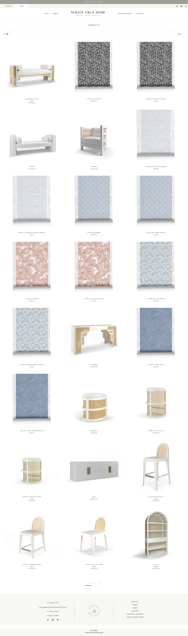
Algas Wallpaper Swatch (156, 99)
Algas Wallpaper (94, 99)
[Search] (186, 6)
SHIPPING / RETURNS (135, 614)
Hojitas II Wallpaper (156, 364)
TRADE (135, 605)
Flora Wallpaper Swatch (94, 298)
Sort (179, 34)
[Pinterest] (58, 620)
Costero (94, 166)
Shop (46, 13)
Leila (156, 564)
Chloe (32, 166)
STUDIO (8, 6)
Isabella (94, 430)
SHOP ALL (135, 601)
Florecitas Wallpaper (156, 298)
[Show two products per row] (4, 34)
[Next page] (100, 583)
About (55, 13)
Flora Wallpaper (32, 298)
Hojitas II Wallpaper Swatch (32, 430)
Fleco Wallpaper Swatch (156, 232)
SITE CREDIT (94, 630)
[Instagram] (181, 6)
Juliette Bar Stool (156, 496)
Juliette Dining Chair (94, 564)
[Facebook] (48, 620)
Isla (94, 496)
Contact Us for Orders (94, 2)
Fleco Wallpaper (94, 232)
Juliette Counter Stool (31, 564)
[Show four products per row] (7, 34)
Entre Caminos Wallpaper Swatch (32, 232)
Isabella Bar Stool (156, 430)
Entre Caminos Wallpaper (156, 166)
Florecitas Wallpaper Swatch (32, 364)
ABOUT (135, 608)
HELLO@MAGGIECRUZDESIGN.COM (52, 607)
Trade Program (125, 13)
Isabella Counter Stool (32, 496)
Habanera (94, 364)
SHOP (22, 6)
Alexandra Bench (32, 99)
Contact (140, 13)
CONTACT (135, 611)
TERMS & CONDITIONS (135, 617)
